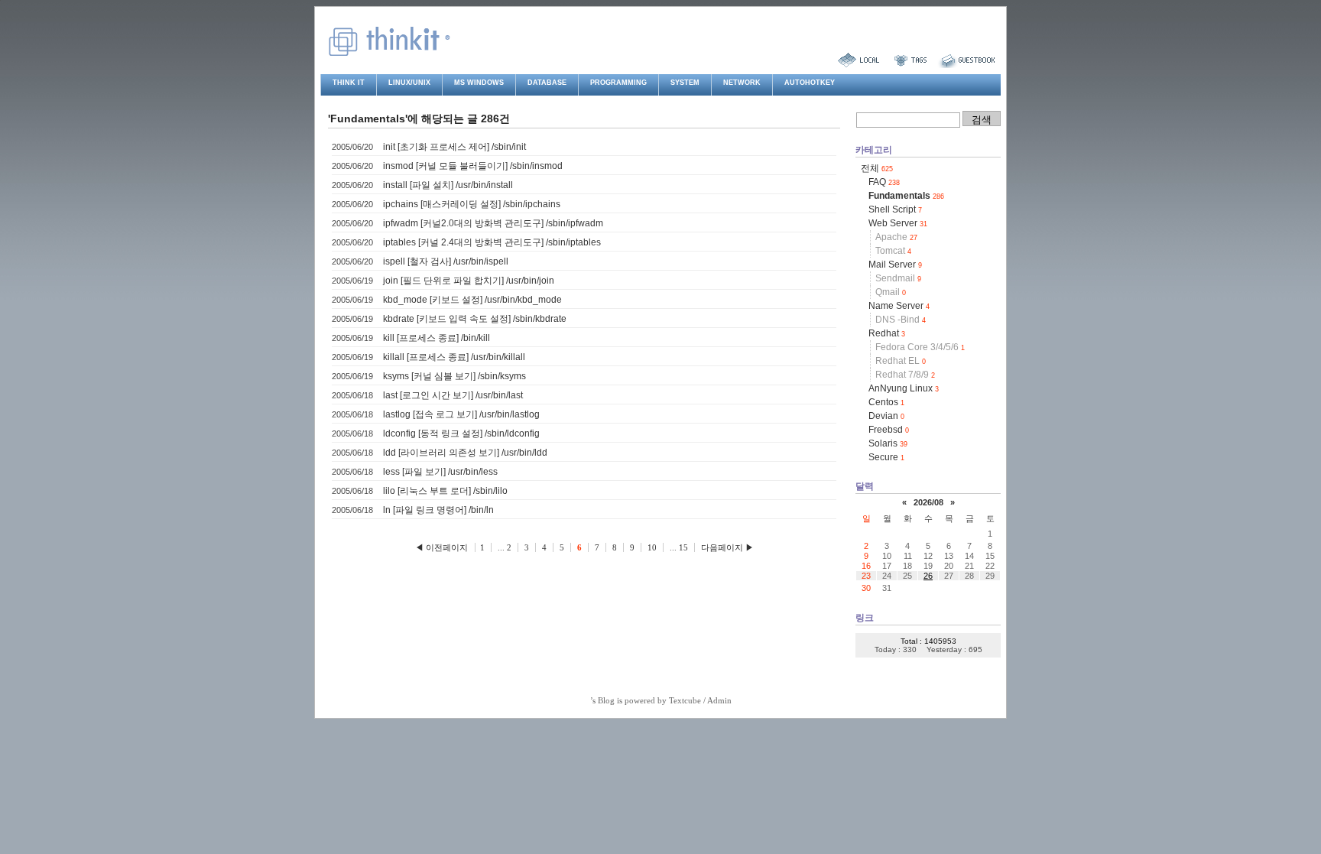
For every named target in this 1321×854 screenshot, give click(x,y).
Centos (886, 402)
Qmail (890, 292)
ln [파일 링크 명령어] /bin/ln (438, 510)
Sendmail (898, 278)
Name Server (899, 305)
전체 (877, 168)
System (684, 82)
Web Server (897, 223)
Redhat (886, 333)
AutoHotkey (809, 82)
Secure (886, 457)
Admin (719, 700)
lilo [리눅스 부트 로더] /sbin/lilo (445, 490)
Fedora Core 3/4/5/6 (920, 347)
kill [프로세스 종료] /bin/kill (436, 338)
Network (742, 82)
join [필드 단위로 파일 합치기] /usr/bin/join (468, 280)
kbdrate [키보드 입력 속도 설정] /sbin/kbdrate (474, 318)
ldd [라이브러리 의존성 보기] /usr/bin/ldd (465, 452)
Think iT (349, 82)
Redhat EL (900, 361)
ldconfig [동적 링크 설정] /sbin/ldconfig (461, 433)
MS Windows (479, 82)
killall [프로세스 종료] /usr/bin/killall (454, 357)
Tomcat (893, 250)
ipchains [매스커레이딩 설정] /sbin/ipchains (471, 204)
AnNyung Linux (903, 388)
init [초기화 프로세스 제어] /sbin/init (454, 146)
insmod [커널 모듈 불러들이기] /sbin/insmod (473, 166)
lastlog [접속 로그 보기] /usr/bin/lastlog (461, 414)
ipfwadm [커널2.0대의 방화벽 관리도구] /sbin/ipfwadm (493, 223)
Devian (886, 416)
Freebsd (888, 429)
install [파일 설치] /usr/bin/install (448, 185)
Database (546, 82)
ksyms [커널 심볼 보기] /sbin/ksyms (454, 376)
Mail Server (895, 264)
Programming (618, 82)
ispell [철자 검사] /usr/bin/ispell (445, 261)
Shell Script (895, 209)
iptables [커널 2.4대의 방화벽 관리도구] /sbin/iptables (492, 242)
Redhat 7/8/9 (905, 374)
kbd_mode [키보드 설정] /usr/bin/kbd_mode (472, 299)
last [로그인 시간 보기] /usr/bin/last (453, 395)
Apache (896, 237)
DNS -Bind (900, 319)
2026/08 (928, 502)
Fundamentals (906, 195)
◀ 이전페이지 (442, 547)
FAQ (884, 182)
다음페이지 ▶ (727, 547)
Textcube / (688, 700)
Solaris (887, 443)
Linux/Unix (409, 82)
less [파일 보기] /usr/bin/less (440, 471)
